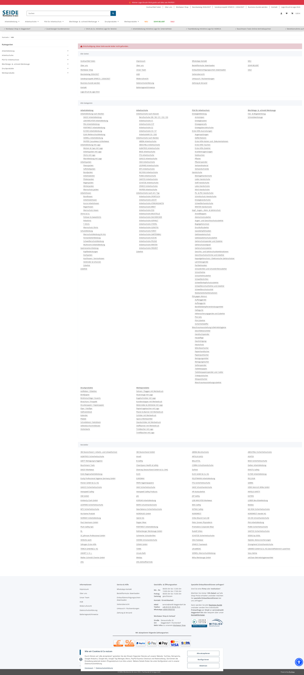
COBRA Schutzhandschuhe (202, 465)
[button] (281, 13)
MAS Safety (196, 505)
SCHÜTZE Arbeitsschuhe (148, 182)
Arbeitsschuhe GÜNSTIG (148, 227)
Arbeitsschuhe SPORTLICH (149, 196)
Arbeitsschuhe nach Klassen (147, 114)
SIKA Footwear (197, 540)
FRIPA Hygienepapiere (145, 483)
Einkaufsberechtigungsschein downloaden (209, 70)
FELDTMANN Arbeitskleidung (203, 478)
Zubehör (86, 265)
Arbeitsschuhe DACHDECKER (150, 217)
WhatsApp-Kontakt (199, 61)
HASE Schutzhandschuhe (202, 487)
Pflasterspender (201, 162)
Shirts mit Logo (89, 155)
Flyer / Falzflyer (86, 408)
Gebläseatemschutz (203, 234)
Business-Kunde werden (258, 7)
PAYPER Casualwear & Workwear (96, 141)
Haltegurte (199, 310)
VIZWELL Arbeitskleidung (93, 138)
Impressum (89, 668)
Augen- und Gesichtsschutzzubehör (209, 220)
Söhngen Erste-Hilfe (88, 544)
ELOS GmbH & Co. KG (200, 474)
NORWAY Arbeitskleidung (91, 518)
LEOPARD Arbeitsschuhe (149, 165)
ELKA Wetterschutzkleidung (94, 134)
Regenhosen (88, 207)
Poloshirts (87, 220)
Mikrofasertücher (202, 348)
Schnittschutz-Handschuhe (205, 196)
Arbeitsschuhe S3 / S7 (148, 131)
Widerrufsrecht (142, 78)
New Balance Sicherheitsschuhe (149, 509)
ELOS (138, 474)
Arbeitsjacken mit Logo (92, 151)
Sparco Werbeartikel (144, 419)
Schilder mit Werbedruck (146, 415)
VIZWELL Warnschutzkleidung (203, 553)
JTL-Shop (291, 672)
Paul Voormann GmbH (89, 522)
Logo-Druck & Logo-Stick (290, 7)
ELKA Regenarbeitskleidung (91, 474)
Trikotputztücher (201, 375)
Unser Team (141, 70)
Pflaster (198, 158)
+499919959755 (168, 609)
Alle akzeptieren (203, 653)
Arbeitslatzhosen (90, 200)
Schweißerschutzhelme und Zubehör (209, 286)
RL (81, 531)
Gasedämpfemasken (203, 231)
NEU (146, 21)
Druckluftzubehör (202, 227)
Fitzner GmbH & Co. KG (90, 483)
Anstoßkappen (200, 213)
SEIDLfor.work (86, 540)
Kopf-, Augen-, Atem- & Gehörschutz (206, 210)
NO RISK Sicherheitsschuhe (259, 509)
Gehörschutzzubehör (203, 248)
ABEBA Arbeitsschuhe (147, 141)
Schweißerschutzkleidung (93, 241)
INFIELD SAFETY (254, 491)
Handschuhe (197, 172)
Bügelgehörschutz (202, 224)
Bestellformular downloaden (203, 65)
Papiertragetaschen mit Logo (147, 408)
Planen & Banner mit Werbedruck (149, 412)
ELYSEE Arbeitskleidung (92, 131)
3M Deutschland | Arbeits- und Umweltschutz (99, 452)
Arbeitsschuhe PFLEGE (148, 241)
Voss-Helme (252, 553)
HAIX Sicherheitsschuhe (145, 487)
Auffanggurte (200, 303)
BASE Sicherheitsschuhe (257, 461)
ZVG (82, 562)
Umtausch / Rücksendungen (203, 78)
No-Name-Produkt (88, 513)
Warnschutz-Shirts (90, 227)
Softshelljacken (89, 169)
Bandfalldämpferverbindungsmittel (209, 306)
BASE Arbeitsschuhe (147, 151)
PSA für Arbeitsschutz (10, 60)
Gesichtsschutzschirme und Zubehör (209, 255)
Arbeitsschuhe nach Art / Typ (147, 193)
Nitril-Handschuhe (202, 189)
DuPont (195, 469)
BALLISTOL (196, 461)
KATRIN (251, 496)
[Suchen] (113, 13)
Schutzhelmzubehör (203, 275)
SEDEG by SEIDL (254, 535)
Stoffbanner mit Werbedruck (147, 426)
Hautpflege (199, 337)
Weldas (139, 557)
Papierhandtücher (202, 351)
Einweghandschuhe (203, 200)
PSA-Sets (198, 317)
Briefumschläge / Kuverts (91, 398)
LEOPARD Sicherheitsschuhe (92, 505)
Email (298, 29)
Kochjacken (87, 255)
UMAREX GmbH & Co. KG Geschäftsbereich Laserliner (269, 549)
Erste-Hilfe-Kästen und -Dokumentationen (211, 141)
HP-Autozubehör (198, 491)
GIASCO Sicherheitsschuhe (91, 487)
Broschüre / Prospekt (89, 401)
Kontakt (274, 7)
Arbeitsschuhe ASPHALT (148, 220)
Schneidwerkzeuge (255, 117)
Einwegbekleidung (199, 114)
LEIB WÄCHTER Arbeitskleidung (95, 120)
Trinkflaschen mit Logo (145, 432)
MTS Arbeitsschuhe (147, 169)
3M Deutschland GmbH (145, 452)
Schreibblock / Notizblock (91, 422)
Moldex (251, 505)
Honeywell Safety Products (146, 491)
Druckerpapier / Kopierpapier (92, 405)
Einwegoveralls (201, 124)
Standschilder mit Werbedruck (148, 422)
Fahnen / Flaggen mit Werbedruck (149, 391)
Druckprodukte (8, 68)
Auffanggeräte (200, 300)
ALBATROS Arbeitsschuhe (149, 148)
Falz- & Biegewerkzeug (257, 114)
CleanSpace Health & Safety (147, 465)
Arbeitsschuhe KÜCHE (148, 238)
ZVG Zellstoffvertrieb (144, 562)
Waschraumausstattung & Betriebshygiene (209, 327)
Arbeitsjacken (86, 162)
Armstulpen (199, 117)
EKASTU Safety (253, 469)
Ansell (138, 456)
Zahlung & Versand (199, 83)
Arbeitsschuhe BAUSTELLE (149, 213)
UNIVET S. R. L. (86, 553)
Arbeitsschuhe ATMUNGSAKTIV (151, 203)
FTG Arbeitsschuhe (146, 155)
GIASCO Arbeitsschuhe (148, 158)
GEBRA (250, 483)
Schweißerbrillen (201, 279)
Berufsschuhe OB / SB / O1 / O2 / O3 (153, 117)
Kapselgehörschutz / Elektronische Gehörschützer (215, 258)
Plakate (83, 419)
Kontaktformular (198, 615)
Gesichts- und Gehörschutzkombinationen (211, 251)
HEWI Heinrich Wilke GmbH (258, 487)
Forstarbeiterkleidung (92, 238)
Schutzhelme (200, 272)
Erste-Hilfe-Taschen (202, 145)
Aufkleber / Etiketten (89, 391)
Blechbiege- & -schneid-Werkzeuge (16, 64)
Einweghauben (201, 120)
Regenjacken (88, 182)
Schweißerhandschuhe (204, 203)
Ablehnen (203, 666)
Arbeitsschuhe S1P (146, 124)
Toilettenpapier (201, 368)
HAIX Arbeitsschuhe (147, 162)
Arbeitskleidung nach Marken (92, 114)
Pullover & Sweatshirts (92, 217)
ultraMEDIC (196, 549)
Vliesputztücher (201, 379)
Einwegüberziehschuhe (204, 127)
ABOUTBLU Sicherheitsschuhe (260, 452)
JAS (137, 496)
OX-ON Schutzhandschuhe (258, 518)
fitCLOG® (251, 478)
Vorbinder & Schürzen (92, 262)
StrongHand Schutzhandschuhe (260, 544)
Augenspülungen (202, 134)
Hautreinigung (200, 341)
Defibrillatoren (200, 138)
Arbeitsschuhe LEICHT (148, 200)
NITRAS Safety (197, 509)
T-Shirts (86, 224)
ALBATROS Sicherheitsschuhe (92, 456)
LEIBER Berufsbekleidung (258, 500)
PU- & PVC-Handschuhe (204, 193)
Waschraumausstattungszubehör (208, 382)
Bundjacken (88, 172)
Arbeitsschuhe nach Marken (147, 138)
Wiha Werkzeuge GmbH (201, 557)
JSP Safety (196, 496)
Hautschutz (199, 344)
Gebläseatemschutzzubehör (206, 238)
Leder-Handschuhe (202, 179)
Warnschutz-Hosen (90, 210)
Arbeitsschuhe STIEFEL (148, 224)
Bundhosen (88, 196)
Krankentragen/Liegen (204, 151)
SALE (172, 21)
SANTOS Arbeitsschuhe (148, 179)
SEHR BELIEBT (159, 21)
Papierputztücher (202, 355)
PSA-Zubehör (200, 320)
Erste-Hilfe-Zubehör (203, 148)
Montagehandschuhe (203, 176)
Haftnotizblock (86, 412)
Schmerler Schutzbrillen (146, 535)
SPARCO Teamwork (199, 544)
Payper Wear (141, 522)
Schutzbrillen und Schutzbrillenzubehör (211, 269)
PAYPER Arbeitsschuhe (148, 189)
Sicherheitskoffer (201, 324)
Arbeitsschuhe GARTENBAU (150, 234)
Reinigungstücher (202, 362)
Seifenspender (201, 365)
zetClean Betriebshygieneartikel (260, 557)
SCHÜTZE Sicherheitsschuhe (203, 535)
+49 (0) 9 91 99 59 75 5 (171, 607)
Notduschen (200, 155)
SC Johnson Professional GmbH (93, 535)
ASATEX (251, 456)
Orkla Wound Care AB (200, 518)
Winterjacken (88, 186)
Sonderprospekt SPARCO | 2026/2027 (229, 7)
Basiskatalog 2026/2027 (201, 7)
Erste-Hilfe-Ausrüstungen (202, 131)
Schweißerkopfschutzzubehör (206, 282)
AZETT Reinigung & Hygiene (91, 461)
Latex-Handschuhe (202, 186)
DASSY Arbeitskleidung (92, 117)
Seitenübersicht (198, 74)
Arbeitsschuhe (7, 55)
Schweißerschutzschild (204, 289)
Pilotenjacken (88, 179)
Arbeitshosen (86, 193)
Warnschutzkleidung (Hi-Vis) (94, 234)
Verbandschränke (202, 169)
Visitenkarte (85, 429)
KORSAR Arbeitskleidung (146, 500)
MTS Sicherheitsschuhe (90, 509)
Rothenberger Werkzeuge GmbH (149, 531)
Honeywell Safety (87, 491)
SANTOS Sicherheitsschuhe (259, 531)
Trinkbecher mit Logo (144, 429)
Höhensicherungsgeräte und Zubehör (210, 313)
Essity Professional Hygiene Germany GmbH (98, 478)
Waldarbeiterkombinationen (206, 293)
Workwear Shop (182, 7)
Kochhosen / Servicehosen (93, 258)
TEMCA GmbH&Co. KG (89, 549)
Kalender (84, 415)
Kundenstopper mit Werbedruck (149, 401)
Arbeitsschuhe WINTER (148, 244)
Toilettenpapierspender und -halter (209, 372)
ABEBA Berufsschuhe (200, 452)
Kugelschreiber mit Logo (146, 398)
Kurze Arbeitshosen (91, 203)
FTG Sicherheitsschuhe (201, 483)
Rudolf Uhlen (197, 531)
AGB (138, 74)
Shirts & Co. (85, 213)
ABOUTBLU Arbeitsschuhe (149, 145)
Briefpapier (85, 395)
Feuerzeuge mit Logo (144, 395)
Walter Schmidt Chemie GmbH (93, 557)
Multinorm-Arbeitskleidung (94, 244)
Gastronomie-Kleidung (89, 248)
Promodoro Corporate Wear (203, 527)
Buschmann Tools (225, 29)
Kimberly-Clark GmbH (89, 500)
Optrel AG (140, 518)
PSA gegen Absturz (199, 296)
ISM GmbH (85, 496)
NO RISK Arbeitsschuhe (148, 172)
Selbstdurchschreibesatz (90, 426)
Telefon (292, 29)
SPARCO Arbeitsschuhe (148, 186)
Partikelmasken (201, 265)
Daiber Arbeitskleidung (257, 465)
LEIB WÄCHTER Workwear (202, 500)
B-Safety (139, 461)
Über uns (168, 7)
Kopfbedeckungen (90, 251)
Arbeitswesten (89, 176)
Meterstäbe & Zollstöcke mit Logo (149, 405)
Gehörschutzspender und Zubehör (209, 241)
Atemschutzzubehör (203, 217)
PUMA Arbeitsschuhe (147, 176)
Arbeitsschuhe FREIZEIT (148, 248)
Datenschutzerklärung (104, 668)
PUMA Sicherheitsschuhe (258, 527)
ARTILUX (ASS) (197, 456)
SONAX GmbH (141, 544)
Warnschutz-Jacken (91, 189)
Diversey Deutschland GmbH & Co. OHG (152, 469)
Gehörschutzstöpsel (203, 244)
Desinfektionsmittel (202, 331)
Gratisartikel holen (153, 7)
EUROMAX (140, 478)
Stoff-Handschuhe (202, 182)
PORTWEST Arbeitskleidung (94, 127)
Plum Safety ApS (87, 527)
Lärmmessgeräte (201, 262)
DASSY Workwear (87, 469)
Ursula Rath (141, 553)
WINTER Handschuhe (203, 207)
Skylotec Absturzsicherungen (259, 540)
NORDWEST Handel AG (257, 513)
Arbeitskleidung (8, 51)
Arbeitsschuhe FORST (147, 231)
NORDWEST (196, 513)
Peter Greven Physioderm (202, 522)
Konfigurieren (203, 659)
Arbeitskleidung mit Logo (90, 145)
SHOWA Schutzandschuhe (146, 540)
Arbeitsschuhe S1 (146, 120)
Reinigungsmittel (201, 358)
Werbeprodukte (8, 73)
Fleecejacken (88, 165)
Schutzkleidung (87, 231)
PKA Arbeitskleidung (91, 124)
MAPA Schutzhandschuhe (146, 505)
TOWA (138, 549)
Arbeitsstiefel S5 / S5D (148, 134)
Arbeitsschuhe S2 (146, 127)
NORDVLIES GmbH (143, 513)
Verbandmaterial (201, 165)
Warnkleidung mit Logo (92, 158)
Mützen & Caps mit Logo (93, 148)
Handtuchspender (202, 334)
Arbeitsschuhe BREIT (147, 207)
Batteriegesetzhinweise (145, 87)
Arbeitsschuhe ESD (146, 210)
